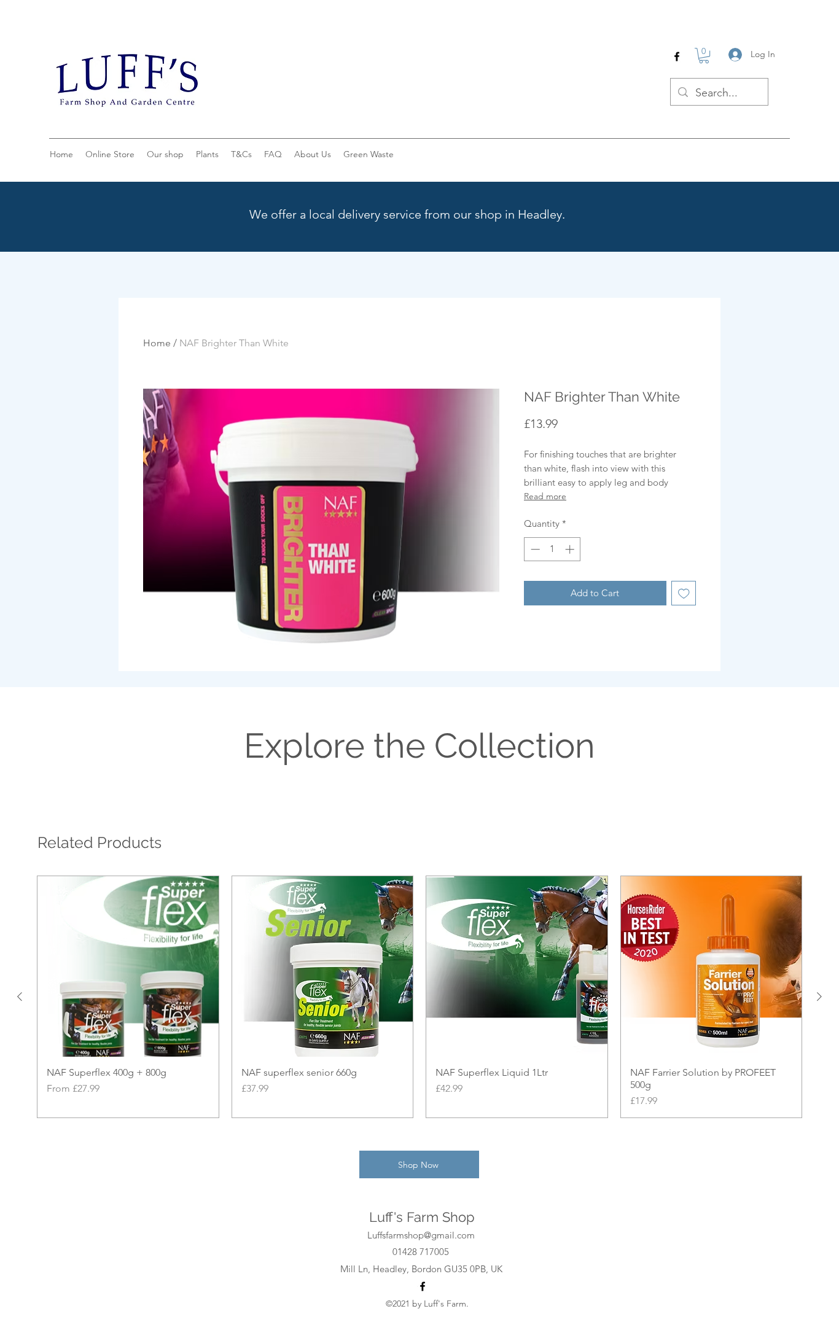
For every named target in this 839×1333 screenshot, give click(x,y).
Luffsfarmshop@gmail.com (421, 1235)
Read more (545, 496)
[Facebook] (677, 56)
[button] (704, 55)
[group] (419, 997)
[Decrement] (534, 549)
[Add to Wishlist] (684, 593)
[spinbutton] (552, 549)
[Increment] (571, 549)
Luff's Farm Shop (422, 1217)
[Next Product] (819, 996)
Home (157, 343)
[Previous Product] (19, 996)
